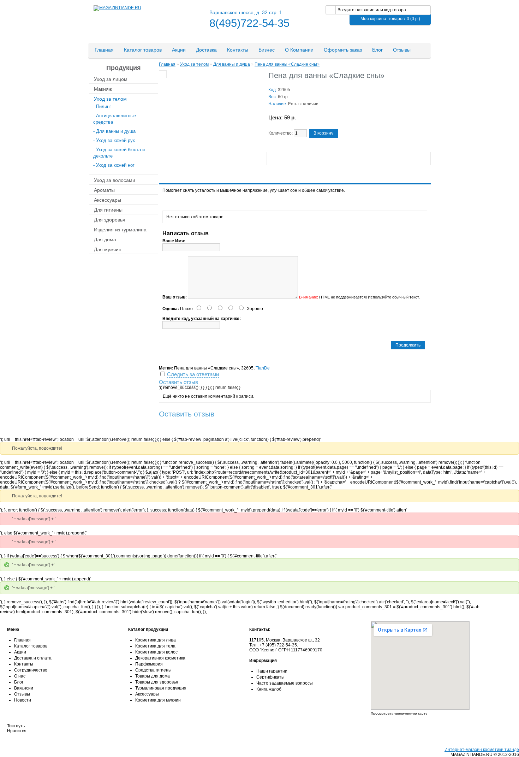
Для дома (105, 239)
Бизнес (266, 50)
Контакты (237, 50)
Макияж (103, 88)
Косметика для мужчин (158, 700)
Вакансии (23, 688)
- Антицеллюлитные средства (114, 119)
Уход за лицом (110, 79)
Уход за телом (110, 98)
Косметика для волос (156, 652)
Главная (104, 50)
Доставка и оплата (33, 658)
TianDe (263, 368)
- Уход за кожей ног (114, 165)
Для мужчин (107, 249)
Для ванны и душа (231, 64)
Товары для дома (152, 676)
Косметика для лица (155, 640)
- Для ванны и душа (114, 131)
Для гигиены (108, 209)
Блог (377, 50)
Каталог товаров (143, 50)
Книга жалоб (268, 689)
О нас (19, 676)
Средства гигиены (153, 670)
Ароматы (104, 190)
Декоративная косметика (160, 658)
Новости (22, 700)
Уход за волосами (114, 180)
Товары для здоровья (156, 682)
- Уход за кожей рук (114, 140)
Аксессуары (107, 199)
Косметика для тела (155, 646)
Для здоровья (109, 219)
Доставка (206, 50)
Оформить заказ (343, 50)
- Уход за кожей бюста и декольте (119, 153)
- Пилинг (102, 106)
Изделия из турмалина (120, 229)
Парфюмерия (149, 664)
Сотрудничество (30, 670)
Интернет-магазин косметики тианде (482, 749)
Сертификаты (270, 677)
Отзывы (402, 50)
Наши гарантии (271, 671)
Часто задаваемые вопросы (284, 683)
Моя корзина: (390, 18)
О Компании (299, 50)
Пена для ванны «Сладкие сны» (287, 64)
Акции (179, 50)
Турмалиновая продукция (160, 688)
